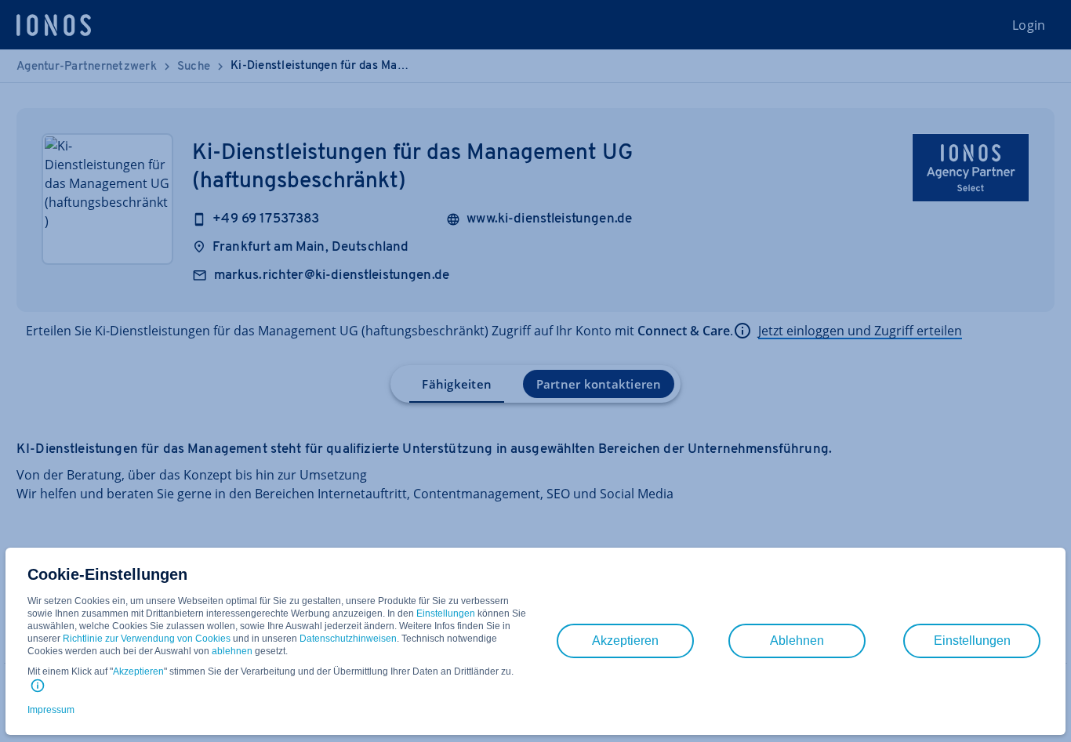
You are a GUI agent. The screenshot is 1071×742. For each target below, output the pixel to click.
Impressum (50, 709)
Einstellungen (445, 613)
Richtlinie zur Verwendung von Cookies (147, 638)
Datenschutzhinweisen (348, 638)
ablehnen (232, 651)
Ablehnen (797, 640)
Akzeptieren (138, 671)
